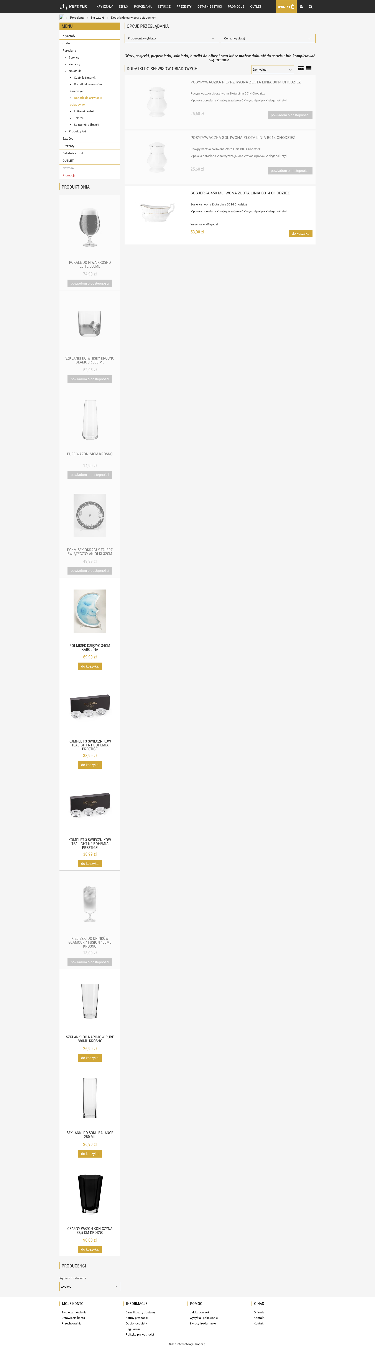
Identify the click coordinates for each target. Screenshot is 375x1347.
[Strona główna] (73, 6)
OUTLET (68, 160)
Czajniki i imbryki (85, 77)
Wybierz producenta (72, 1278)
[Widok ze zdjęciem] (300, 68)
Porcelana (69, 50)
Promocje (68, 175)
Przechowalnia (72, 1323)
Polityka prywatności (140, 1334)
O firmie (259, 1312)
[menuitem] (105, 6)
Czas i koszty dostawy (141, 1312)
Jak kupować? (199, 1312)
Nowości (68, 168)
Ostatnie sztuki (72, 153)
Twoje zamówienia (74, 1312)
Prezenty (68, 146)
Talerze (79, 118)
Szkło (66, 43)
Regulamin (133, 1329)
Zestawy (74, 64)
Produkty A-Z (77, 131)
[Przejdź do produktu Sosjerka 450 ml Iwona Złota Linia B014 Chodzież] (157, 213)
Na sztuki (75, 71)
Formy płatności (137, 1317)
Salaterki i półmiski (86, 124)
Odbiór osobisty (136, 1323)
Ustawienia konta (73, 1317)
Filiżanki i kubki (84, 111)
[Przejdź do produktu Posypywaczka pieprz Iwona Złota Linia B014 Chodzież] (157, 102)
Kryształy (68, 35)
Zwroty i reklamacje (203, 1323)
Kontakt (259, 1317)
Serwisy (74, 57)
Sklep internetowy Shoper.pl (187, 1344)
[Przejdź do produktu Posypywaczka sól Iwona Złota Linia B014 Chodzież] (157, 157)
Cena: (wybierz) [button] (234, 38)
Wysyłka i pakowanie (204, 1317)
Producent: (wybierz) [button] (142, 38)
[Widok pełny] (308, 68)
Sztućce (67, 138)
